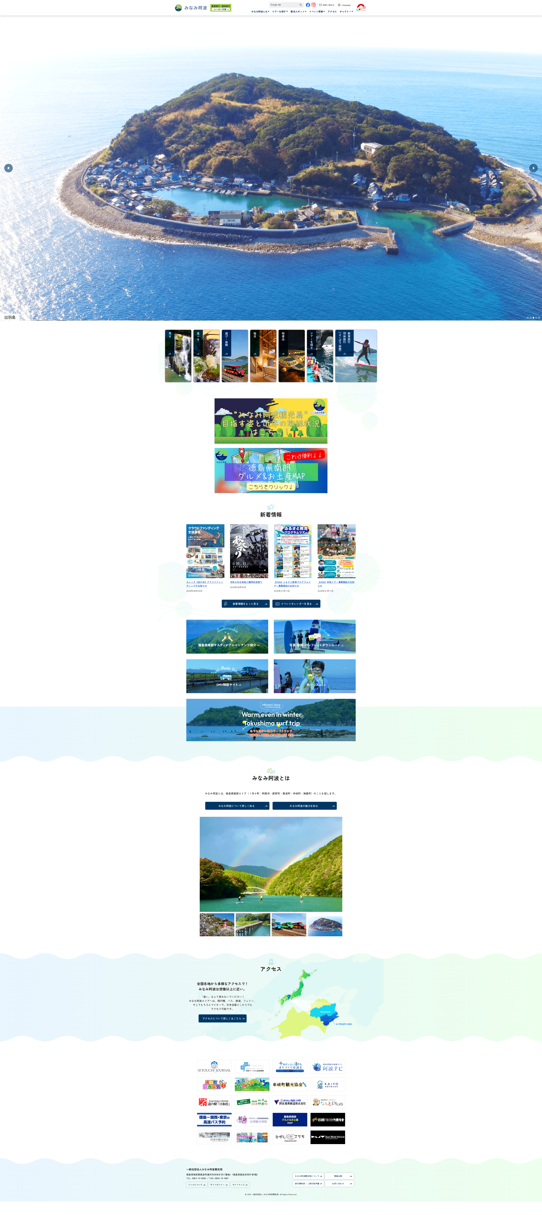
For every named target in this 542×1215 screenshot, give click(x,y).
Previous (8, 168)
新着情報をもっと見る (246, 603)
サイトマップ (238, 1184)
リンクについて (195, 1184)
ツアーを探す (279, 11)
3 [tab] (533, 318)
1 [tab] (528, 318)
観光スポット (297, 11)
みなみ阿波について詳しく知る (236, 806)
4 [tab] (536, 318)
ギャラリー (345, 11)
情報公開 (338, 1176)
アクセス (332, 11)
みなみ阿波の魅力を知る (304, 806)
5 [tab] (539, 318)
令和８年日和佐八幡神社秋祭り (246, 582)
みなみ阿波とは (259, 11)
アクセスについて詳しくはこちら (221, 1018)
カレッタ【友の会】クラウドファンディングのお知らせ (204, 583)
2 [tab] (530, 318)
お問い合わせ (328, 5)
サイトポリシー (217, 1184)
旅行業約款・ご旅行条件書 (307, 1183)
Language (346, 5)
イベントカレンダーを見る (296, 603)
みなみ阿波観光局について (307, 1176)
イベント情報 (316, 11)
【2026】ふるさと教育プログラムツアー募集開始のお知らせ (292, 583)
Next (533, 168)
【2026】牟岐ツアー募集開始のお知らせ (336, 583)
